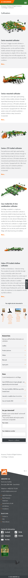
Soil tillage (4, 7)
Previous (2, 314)
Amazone (3, 6)
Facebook (7, 532)
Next (26, 314)
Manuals (4, 359)
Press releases (5, 521)
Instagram (7, 535)
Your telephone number (8, 431)
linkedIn (20, 535)
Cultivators (11, 7)
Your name (5, 422)
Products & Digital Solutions (14, 6)
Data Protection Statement (6, 499)
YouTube (7, 539)
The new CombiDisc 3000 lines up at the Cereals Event (13, 390)
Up (24, 470)
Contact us (5, 516)
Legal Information (7, 495)
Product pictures (6, 350)
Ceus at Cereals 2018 (7, 400)
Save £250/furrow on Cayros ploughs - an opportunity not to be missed (13, 383)
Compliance (5, 508)
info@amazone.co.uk (11, 491)
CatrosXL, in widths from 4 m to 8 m (12, 396)
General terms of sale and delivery (7, 505)
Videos (4, 355)
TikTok (20, 532)
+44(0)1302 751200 (12, 488)
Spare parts (5, 364)
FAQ (3, 519)
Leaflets (4, 345)
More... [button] (3, 64)
